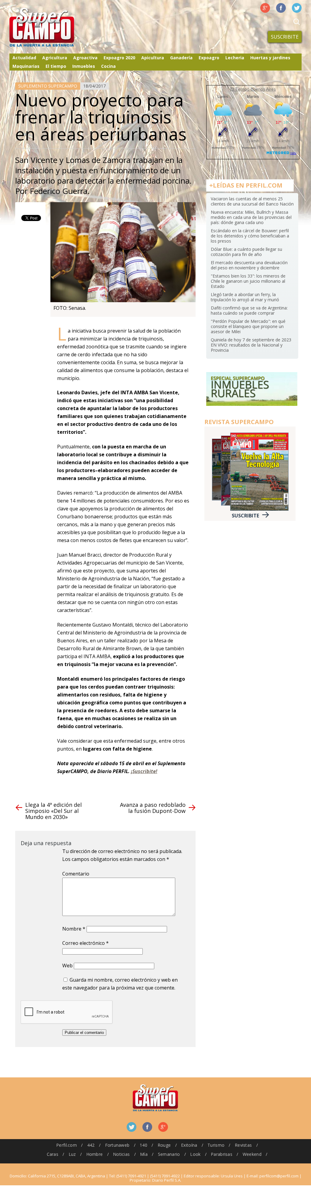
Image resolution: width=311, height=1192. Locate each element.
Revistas (243, 1145)
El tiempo (56, 66)
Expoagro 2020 (119, 57)
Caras (52, 1154)
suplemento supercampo (47, 86)
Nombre (73, 928)
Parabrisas (221, 1154)
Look (195, 1154)
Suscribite (285, 36)
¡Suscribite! (144, 771)
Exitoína (189, 1145)
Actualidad (24, 57)
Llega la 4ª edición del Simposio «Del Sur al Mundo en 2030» (53, 811)
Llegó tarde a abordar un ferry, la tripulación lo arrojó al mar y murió (245, 297)
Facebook (281, 8)
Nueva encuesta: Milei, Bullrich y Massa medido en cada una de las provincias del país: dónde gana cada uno (251, 217)
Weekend (252, 1154)
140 (143, 1145)
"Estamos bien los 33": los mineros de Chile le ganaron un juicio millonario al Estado (248, 281)
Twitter (297, 8)
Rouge (164, 1145)
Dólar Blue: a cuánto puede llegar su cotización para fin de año (246, 251)
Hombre (94, 1154)
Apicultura (152, 57)
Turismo (215, 1145)
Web (67, 965)
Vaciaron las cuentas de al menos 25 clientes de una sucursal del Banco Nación (252, 201)
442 (91, 1145)
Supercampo (54, 27)
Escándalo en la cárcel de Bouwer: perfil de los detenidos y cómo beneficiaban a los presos (250, 236)
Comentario (75, 873)
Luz (72, 1154)
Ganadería (181, 57)
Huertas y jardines (270, 57)
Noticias (121, 1154)
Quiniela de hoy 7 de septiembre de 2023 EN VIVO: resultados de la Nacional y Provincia (251, 345)
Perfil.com (66, 1145)
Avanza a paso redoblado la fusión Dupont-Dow (153, 807)
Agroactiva (85, 57)
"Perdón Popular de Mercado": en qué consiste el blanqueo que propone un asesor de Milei (248, 326)
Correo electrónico (85, 943)
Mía (144, 1154)
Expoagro (209, 57)
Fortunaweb (117, 1145)
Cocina (108, 66)
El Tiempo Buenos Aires (253, 89)
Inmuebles (83, 66)
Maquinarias (25, 66)
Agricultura (54, 57)
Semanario (169, 1154)
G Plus (265, 8)
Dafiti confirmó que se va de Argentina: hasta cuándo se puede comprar (249, 310)
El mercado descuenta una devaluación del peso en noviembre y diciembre (249, 265)
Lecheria (234, 57)
